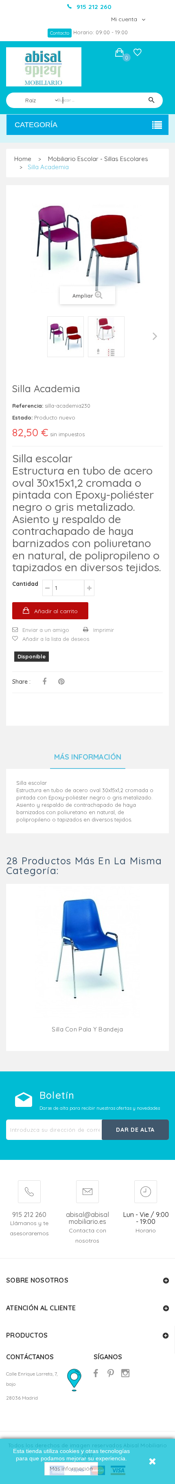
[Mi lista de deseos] (137, 54)
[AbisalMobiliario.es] (43, 66)
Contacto (59, 33)
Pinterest (61, 681)
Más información (71, 1468)
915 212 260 (29, 1214)
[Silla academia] (65, 337)
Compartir (44, 681)
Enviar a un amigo (45, 630)
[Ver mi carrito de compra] (119, 53)
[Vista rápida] (87, 962)
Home (22, 159)
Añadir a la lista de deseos (55, 639)
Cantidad (25, 583)
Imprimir (103, 630)
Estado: (22, 417)
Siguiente (155, 336)
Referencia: (27, 405)
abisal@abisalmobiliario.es (87, 1218)
